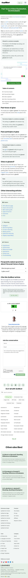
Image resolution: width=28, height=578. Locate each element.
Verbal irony (6, 253)
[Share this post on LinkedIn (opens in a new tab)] (12, 385)
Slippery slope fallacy (8, 235)
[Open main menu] (25, 2)
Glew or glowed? (8, 96)
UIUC (9, 576)
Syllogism (5, 225)
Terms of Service (10, 569)
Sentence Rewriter (18, 416)
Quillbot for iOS (4, 520)
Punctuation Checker (18, 425)
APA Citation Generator (6, 431)
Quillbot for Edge (5, 513)
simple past (6, 28)
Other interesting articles (10, 99)
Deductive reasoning (8, 233)
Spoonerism (6, 251)
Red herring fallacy (7, 227)
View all (14, 439)
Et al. (4, 215)
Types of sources (7, 211)
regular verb (4, 26)
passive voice (4, 140)
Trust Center (17, 538)
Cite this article (14, 295)
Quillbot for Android (5, 518)
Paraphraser (17, 407)
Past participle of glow (9, 94)
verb (7, 22)
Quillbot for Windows (5, 523)
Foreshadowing (7, 255)
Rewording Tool (4, 419)
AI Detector (16, 410)
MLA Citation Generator (19, 431)
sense (21, 31)
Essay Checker (4, 428)
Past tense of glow (8, 91)
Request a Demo (17, 520)
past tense (12, 166)
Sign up (20, 2)
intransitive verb (7, 138)
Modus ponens (7, 231)
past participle (15, 28)
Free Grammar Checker (14, 83)
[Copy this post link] (23, 385)
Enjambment (6, 245)
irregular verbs (4, 172)
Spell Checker (4, 425)
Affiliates (16, 518)
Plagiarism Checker (5, 413)
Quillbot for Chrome (5, 510)
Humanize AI (4, 407)
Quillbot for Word (5, 528)
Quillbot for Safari (5, 515)
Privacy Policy (3, 569)
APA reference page (8, 206)
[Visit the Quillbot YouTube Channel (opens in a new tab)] (15, 385)
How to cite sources (8, 207)
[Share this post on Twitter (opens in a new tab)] (8, 385)
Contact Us (16, 546)
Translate (16, 413)
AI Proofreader (17, 422)
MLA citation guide (7, 209)
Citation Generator (18, 428)
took (18, 112)
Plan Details (16, 510)
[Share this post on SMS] (19, 385)
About (15, 536)
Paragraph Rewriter (5, 422)
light (6, 149)
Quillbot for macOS (5, 525)
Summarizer (3, 416)
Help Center (16, 543)
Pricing (15, 513)
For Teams (16, 515)
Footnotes (5, 213)
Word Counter (17, 419)
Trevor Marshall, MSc (17, 16)
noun (5, 24)
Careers (16, 541)
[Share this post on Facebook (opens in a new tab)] (4, 385)
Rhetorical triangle (7, 249)
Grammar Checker (5, 410)
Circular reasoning (7, 229)
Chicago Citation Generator (7, 435)
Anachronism (6, 247)
